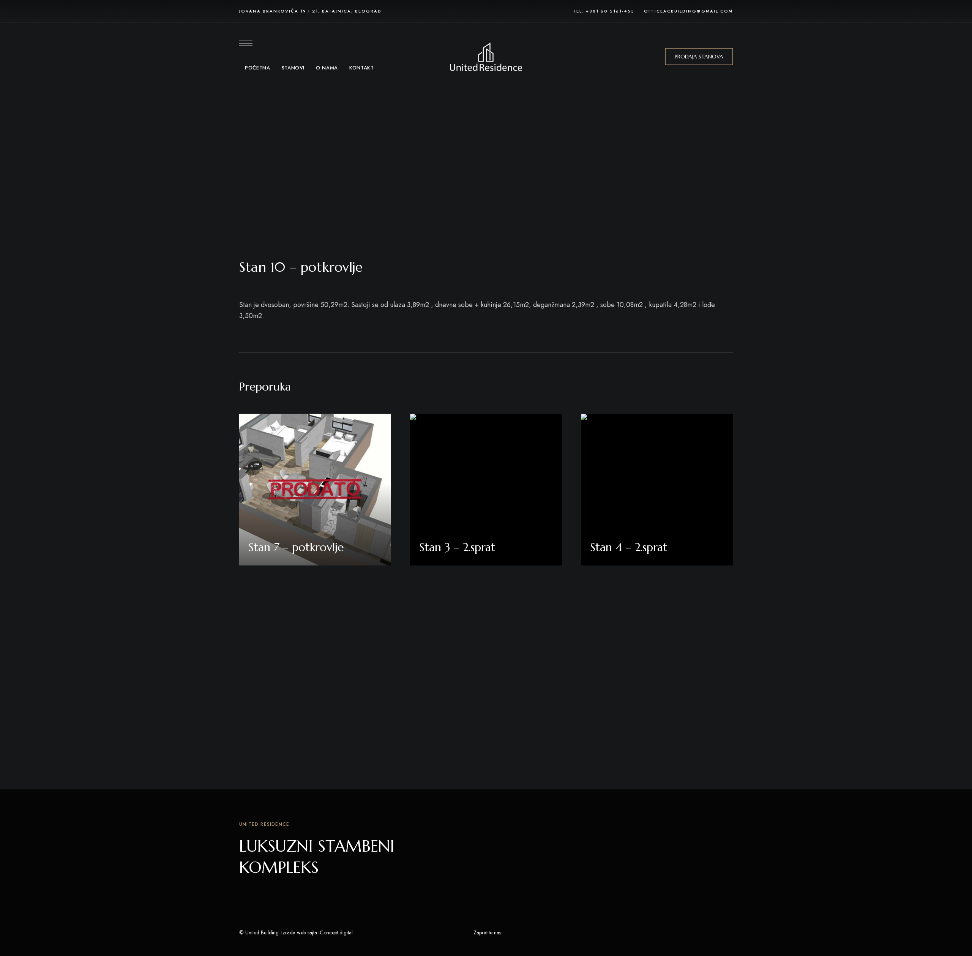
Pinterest (538, 933)
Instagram (566, 933)
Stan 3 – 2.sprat (457, 547)
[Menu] (245, 43)
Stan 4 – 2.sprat (628, 547)
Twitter (524, 933)
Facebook (510, 933)
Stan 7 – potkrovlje (296, 547)
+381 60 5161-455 (610, 11)
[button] (699, 56)
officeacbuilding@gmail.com (688, 11)
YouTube (552, 933)
